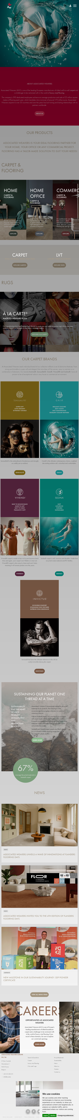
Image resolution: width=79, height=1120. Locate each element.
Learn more (37, 740)
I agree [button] (45, 1115)
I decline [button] (52, 1115)
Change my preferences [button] (65, 1115)
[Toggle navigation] (75, 5)
